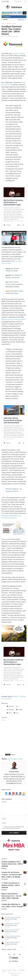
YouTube (8, 699)
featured (13, 754)
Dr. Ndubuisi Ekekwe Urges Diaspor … (13, 936)
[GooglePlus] (23, 20)
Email (24, 794)
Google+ (14, 794)
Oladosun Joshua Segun (11, 919)
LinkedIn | (15, 696)
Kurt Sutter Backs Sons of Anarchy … (12, 923)
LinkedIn (17, 794)
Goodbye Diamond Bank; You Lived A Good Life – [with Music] (11, 30)
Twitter (7, 794)
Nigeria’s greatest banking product (13, 319)
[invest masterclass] (14, 536)
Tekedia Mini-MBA (11, 271)
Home (3, 23)
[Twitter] (21, 20)
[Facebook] (19, 20)
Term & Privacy (14, 975)
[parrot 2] (14, 643)
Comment (4, 801)
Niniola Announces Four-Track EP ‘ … (12, 930)
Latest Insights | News (10, 23)
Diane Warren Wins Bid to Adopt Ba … (13, 917)
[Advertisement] (14, 738)
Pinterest (21, 794)
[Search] (25, 1)
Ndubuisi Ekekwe (12, 36)
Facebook (10, 794)
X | (4, 699)
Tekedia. (11, 973)
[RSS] (25, 20)
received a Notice (19, 53)
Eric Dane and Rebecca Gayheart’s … (13, 942)
